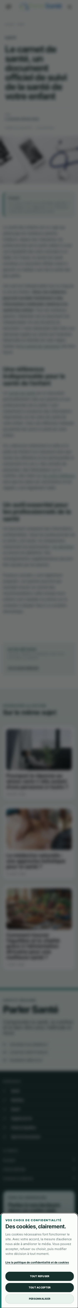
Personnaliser (39, 1298)
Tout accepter (40, 1287)
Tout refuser (40, 1276)
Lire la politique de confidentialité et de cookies (37, 1262)
